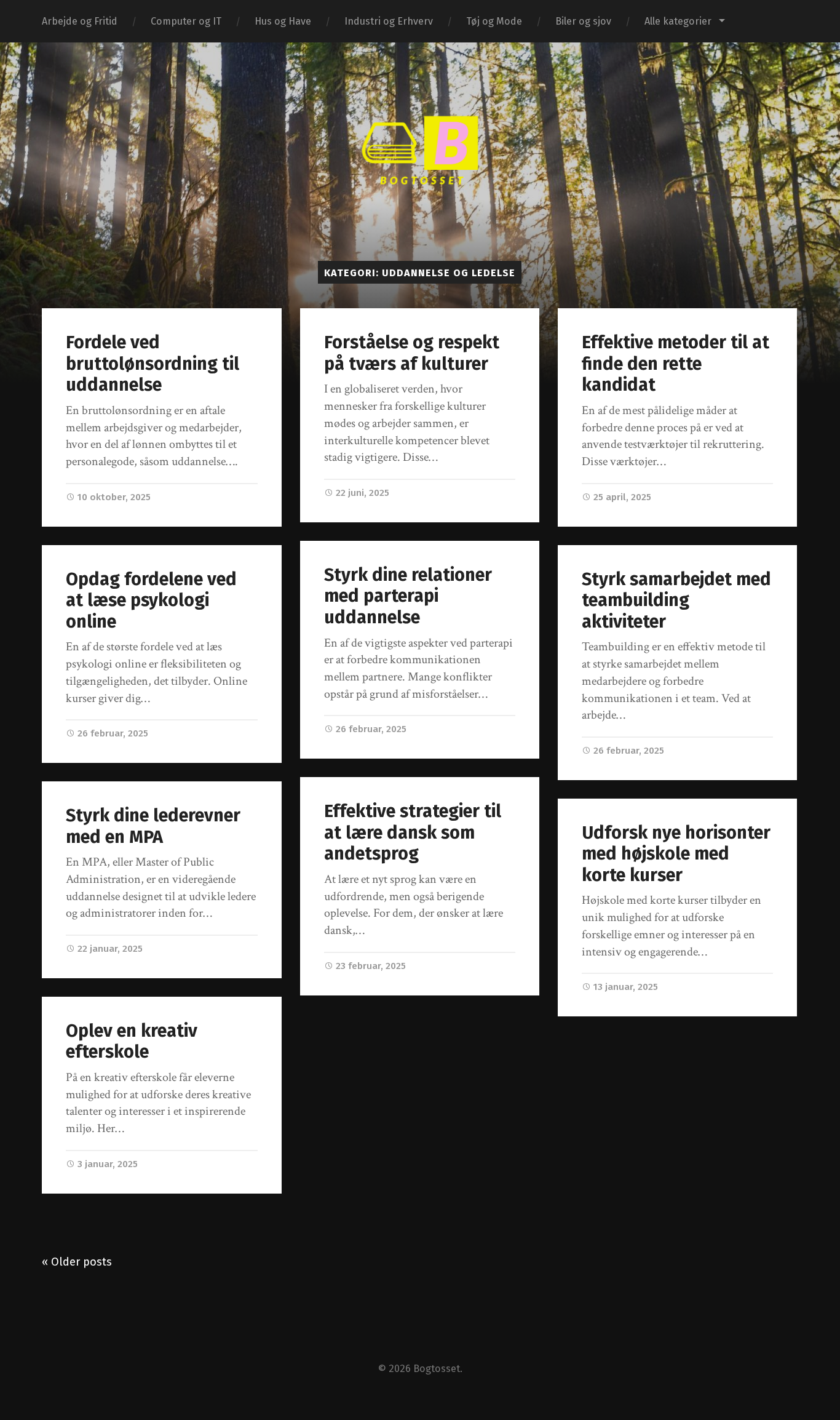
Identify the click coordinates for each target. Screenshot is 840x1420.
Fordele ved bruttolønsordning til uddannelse (152, 364)
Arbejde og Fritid (79, 21)
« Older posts (77, 1262)
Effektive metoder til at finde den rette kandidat (675, 364)
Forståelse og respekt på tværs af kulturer (411, 353)
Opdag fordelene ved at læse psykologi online (151, 600)
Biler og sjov (583, 21)
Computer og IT (186, 21)
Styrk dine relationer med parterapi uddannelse (408, 596)
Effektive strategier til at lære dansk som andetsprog (412, 832)
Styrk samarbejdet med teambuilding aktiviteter (676, 600)
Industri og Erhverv (388, 21)
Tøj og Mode (494, 21)
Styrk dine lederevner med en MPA (153, 826)
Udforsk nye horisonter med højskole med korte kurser (676, 854)
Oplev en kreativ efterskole (131, 1041)
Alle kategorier (677, 21)
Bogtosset (436, 1368)
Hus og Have (283, 21)
